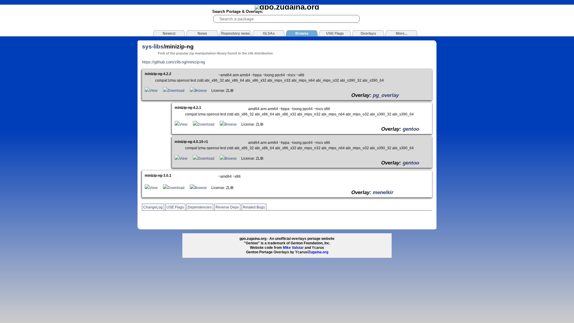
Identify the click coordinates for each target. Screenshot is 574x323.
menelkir (383, 192)
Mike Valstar (293, 247)
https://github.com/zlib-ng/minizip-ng (173, 62)
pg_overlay (386, 95)
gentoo (411, 129)
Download (176, 90)
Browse (201, 90)
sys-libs (153, 46)
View (153, 90)
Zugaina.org (318, 252)
